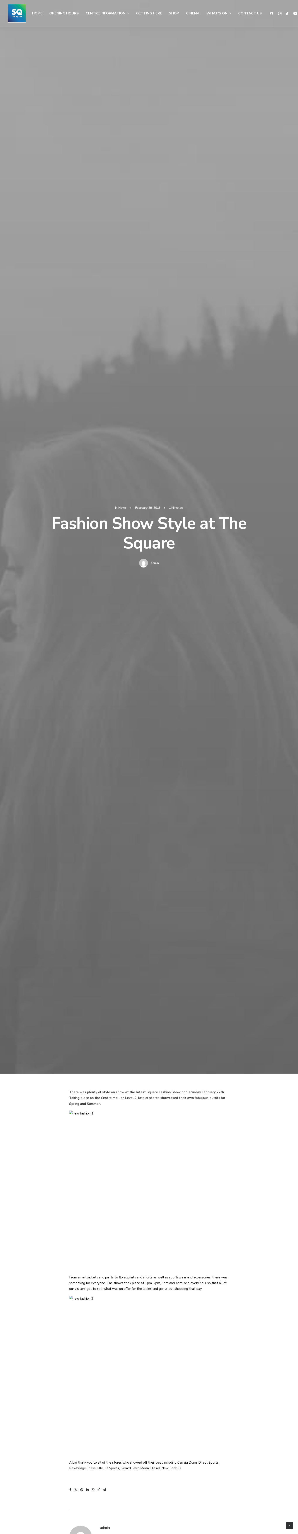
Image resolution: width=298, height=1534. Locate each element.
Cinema (192, 13)
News (122, 508)
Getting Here (149, 13)
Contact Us (250, 13)
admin (155, 563)
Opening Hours (64, 13)
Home (37, 13)
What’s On (217, 13)
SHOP (174, 13)
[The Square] (17, 13)
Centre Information (105, 13)
